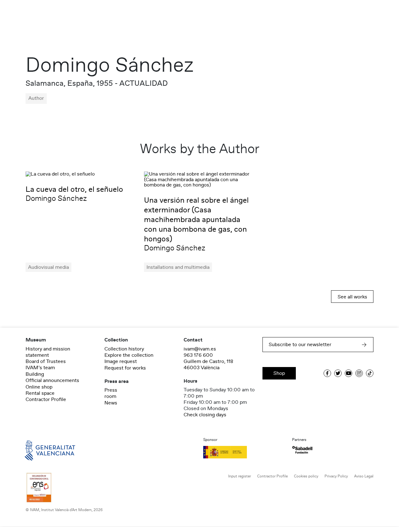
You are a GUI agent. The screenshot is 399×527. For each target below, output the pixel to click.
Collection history (124, 349)
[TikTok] (369, 373)
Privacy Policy (336, 476)
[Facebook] (327, 373)
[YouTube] (348, 373)
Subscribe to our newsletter (300, 344)
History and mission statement (48, 352)
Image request (120, 361)
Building (35, 374)
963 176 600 (198, 355)
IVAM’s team (40, 368)
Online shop (39, 387)
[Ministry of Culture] (244, 452)
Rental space (40, 393)
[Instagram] (359, 373)
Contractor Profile (46, 399)
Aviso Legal (363, 476)
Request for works (125, 368)
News (110, 403)
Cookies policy (306, 476)
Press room (110, 393)
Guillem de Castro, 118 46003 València (208, 364)
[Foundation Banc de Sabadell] (302, 450)
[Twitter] (338, 373)
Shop (279, 373)
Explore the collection (128, 355)
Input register (239, 476)
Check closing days (205, 415)
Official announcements (52, 380)
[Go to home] (41, 450)
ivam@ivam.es (200, 349)
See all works (352, 297)
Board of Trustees (46, 361)
